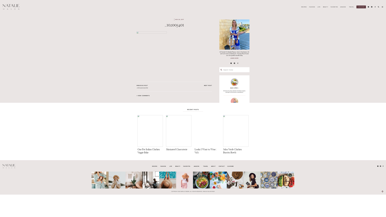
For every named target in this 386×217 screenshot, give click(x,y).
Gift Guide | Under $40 (142, 88)
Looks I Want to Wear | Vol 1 (206, 151)
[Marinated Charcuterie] (178, 131)
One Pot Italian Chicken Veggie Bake (149, 151)
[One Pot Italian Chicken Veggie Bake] (150, 131)
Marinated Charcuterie (176, 149)
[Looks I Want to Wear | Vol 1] (207, 131)
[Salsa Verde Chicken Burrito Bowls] (235, 131)
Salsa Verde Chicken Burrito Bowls (232, 151)
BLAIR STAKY (211, 191)
